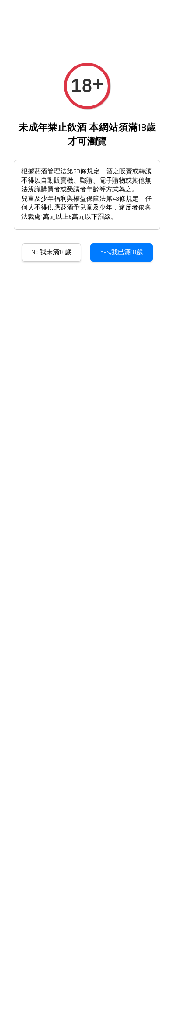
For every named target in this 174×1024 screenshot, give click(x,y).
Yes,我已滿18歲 (121, 252)
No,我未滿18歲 (51, 252)
